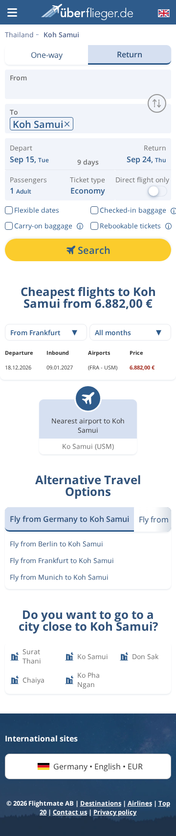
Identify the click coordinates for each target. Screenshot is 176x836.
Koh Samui (61, 34)
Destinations (100, 803)
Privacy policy (114, 812)
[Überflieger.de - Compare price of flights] (87, 12)
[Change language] (163, 13)
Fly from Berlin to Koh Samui (56, 543)
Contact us (70, 812)
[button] (12, 13)
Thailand (19, 34)
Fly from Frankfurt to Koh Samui (62, 560)
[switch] (157, 103)
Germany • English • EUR (98, 766)
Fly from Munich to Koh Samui (59, 577)
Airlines (140, 803)
